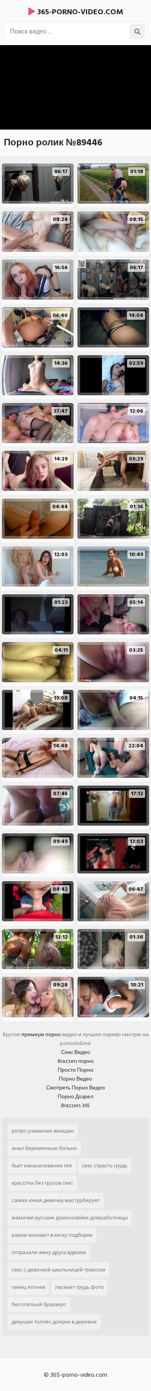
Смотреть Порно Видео (75, 1087)
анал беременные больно (44, 1148)
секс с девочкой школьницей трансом (58, 1269)
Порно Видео (75, 1078)
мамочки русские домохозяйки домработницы (70, 1217)
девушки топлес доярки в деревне (54, 1321)
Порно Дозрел (75, 1096)
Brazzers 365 (75, 1105)
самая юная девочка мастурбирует (56, 1200)
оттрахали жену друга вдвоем (49, 1252)
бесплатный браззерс (39, 1304)
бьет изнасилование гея (42, 1165)
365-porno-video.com (79, 12)
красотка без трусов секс (42, 1183)
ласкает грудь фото (79, 1287)
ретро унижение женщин (43, 1130)
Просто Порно (75, 1070)
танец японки (28, 1287)
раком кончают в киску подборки (52, 1235)
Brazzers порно (76, 1061)
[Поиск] (137, 31)
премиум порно (41, 1034)
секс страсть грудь (104, 1165)
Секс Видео (75, 1052)
